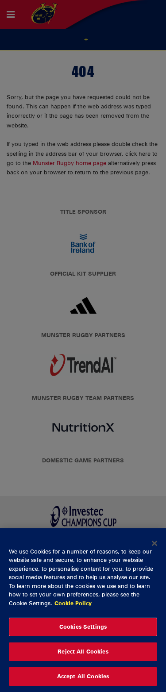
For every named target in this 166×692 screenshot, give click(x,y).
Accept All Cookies (83, 676)
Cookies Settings (83, 626)
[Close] (154, 543)
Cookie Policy (73, 603)
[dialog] (83, 610)
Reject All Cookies (83, 651)
